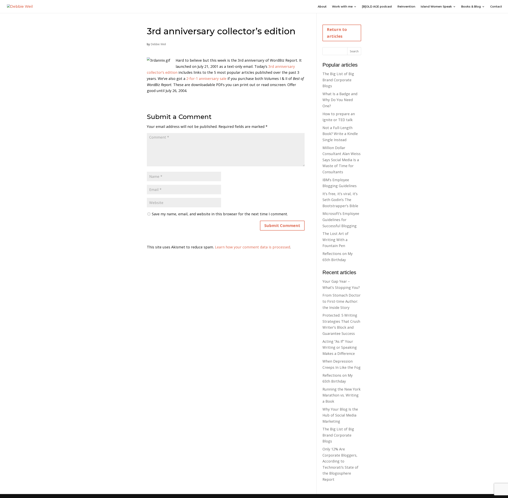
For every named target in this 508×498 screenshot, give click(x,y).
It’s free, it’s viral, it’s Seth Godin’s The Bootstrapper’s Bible (340, 199)
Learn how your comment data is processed (252, 247)
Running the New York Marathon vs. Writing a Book (341, 395)
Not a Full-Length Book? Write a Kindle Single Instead (340, 133)
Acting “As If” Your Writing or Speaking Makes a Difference (339, 347)
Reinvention (406, 6)
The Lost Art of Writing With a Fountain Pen (335, 239)
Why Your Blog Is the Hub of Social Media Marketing (340, 415)
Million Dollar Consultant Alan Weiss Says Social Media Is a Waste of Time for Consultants (341, 159)
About (322, 6)
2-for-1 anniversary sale (206, 78)
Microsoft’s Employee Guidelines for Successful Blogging (340, 219)
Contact (496, 6)
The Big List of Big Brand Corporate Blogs (338, 79)
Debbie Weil (158, 44)
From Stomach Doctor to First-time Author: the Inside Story (341, 301)
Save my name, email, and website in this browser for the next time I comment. (220, 214)
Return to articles (337, 33)
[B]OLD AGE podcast (377, 6)
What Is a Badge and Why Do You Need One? (339, 99)
